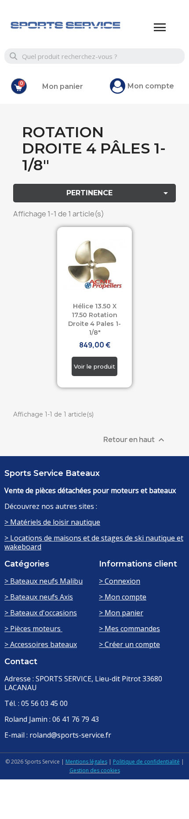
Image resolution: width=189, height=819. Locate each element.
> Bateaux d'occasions (40, 613)
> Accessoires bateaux (40, 644)
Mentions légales (86, 761)
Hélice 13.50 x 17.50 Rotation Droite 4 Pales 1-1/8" (94, 319)
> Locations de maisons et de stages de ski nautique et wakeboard (93, 542)
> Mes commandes (129, 628)
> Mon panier (121, 613)
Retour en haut (135, 439)
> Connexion (119, 581)
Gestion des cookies (94, 770)
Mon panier (62, 86)
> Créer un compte (129, 644)
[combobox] (94, 56)
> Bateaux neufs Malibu (43, 581)
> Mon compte (122, 597)
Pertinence (118, 193)
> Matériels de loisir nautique (52, 522)
